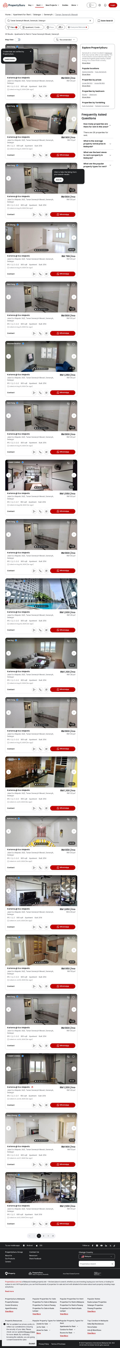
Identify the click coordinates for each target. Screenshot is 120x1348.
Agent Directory (11, 1308)
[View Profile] (12, 47)
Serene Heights (87, 72)
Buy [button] (29, 5)
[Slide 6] (44, 71)
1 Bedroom (93, 95)
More (73, 5)
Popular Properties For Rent (71, 1299)
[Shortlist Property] (73, 47)
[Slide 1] (35, 71)
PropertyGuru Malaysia (15, 1299)
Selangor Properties (95, 1305)
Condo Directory (11, 1305)
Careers (8, 1262)
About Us (8, 1256)
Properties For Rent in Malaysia (72, 1302)
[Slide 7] (46, 131)
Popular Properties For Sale (44, 1299)
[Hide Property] (68, 47)
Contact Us (34, 1252)
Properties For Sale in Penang (44, 1305)
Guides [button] (65, 5)
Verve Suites (92, 1327)
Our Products (10, 1259)
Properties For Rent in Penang (71, 1305)
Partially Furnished (102, 106)
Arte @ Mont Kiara (94, 1330)
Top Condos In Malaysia (97, 1320)
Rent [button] (39, 5)
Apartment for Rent (22, 14)
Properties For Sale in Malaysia (45, 1302)
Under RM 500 (87, 83)
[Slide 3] (39, 71)
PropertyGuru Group (14, 1252)
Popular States (93, 1299)
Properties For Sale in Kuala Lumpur (43, 1309)
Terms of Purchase (58, 1344)
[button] (30, 51)
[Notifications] (105, 5)
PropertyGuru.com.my (13, 1282)
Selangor (37, 14)
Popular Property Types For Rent (71, 1321)
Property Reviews (12, 1302)
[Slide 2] (37, 71)
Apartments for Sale (40, 1324)
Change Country (86, 1252)
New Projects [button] (51, 5)
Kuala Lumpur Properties (97, 1302)
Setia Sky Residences (95, 1324)
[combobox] (49, 20)
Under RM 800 (99, 83)
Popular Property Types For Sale (46, 1320)
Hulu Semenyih (100, 72)
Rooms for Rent (66, 1333)
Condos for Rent (66, 1330)
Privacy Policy (29, 1332)
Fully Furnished (87, 106)
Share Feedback (35, 1259)
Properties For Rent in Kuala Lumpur (70, 1309)
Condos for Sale (39, 1327)
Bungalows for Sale (40, 1330)
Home (8, 14)
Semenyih (48, 14)
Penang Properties (94, 1308)
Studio (84, 95)
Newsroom (33, 1256)
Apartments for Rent (67, 1326)
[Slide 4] (41, 71)
